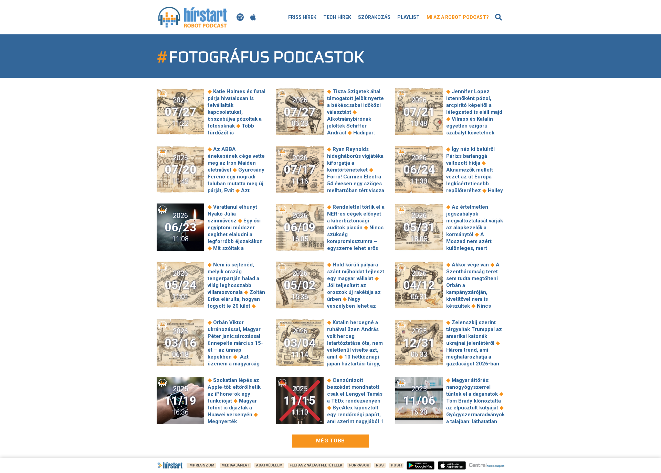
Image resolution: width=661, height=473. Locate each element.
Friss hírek (302, 17)
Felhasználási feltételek (316, 465)
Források (359, 465)
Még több (330, 441)
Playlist (408, 17)
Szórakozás (374, 17)
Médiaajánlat (235, 465)
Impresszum (201, 465)
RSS (380, 465)
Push (396, 465)
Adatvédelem (269, 465)
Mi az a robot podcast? (458, 17)
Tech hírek (337, 17)
